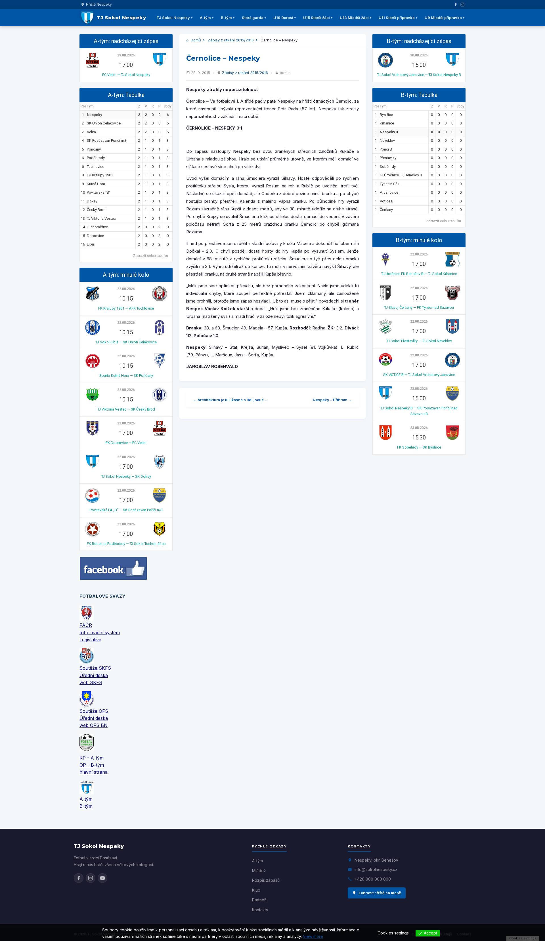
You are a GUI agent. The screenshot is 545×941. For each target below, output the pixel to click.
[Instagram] (462, 5)
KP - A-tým (91, 758)
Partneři (259, 899)
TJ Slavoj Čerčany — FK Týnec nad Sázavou (419, 307)
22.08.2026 (126, 289)
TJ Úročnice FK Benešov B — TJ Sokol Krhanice (419, 274)
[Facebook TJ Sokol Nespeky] (78, 878)
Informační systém (99, 632)
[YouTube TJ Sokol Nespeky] (102, 878)
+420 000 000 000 (373, 879)
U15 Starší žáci (316, 17)
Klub (256, 890)
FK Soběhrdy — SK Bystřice (419, 447)
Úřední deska (93, 675)
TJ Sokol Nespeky (173, 17)
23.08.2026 (419, 389)
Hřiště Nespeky (99, 4)
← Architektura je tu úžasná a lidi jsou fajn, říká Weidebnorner (231, 399)
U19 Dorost (283, 17)
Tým (90, 106)
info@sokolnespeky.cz (376, 869)
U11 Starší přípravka (397, 17)
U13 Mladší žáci (354, 17)
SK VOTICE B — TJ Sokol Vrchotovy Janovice (419, 375)
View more (313, 936)
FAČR (85, 625)
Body (167, 106)
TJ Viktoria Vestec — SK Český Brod (126, 409)
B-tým (226, 17)
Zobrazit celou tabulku (150, 256)
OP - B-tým (91, 765)
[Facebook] (456, 5)
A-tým (205, 17)
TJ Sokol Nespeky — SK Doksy (126, 476)
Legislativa (90, 639)
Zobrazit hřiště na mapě (379, 893)
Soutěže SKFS (95, 668)
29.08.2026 (126, 55)
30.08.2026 (419, 55)
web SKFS (90, 682)
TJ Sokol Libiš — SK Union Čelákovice (126, 342)
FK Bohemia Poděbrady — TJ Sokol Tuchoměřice (126, 544)
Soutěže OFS (93, 711)
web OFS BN (93, 725)
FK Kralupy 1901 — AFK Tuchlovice (126, 308)
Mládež (259, 870)
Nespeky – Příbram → (332, 399)
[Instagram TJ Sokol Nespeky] (90, 878)
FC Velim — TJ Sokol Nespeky (126, 75)
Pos (83, 106)
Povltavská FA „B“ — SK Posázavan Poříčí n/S (126, 510)
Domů (195, 40)
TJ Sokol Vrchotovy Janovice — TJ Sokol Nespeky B (419, 75)
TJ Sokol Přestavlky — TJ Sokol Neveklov (419, 341)
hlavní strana (93, 772)
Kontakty (260, 909)
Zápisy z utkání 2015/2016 (231, 40)
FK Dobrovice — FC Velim (126, 443)
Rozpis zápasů (266, 880)
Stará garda (252, 17)
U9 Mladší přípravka (443, 17)
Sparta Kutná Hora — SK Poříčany (126, 375)
